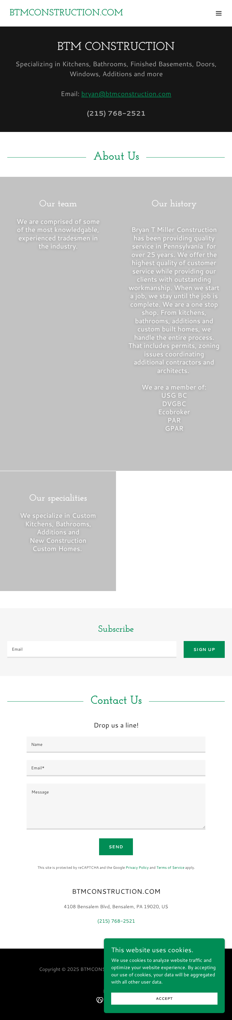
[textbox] (91, 649)
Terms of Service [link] (170, 867)
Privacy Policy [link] (137, 867)
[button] (219, 13)
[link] (66, 13)
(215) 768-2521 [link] (116, 113)
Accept (164, 998)
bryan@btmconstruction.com (126, 93)
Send (116, 847)
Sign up (204, 649)
